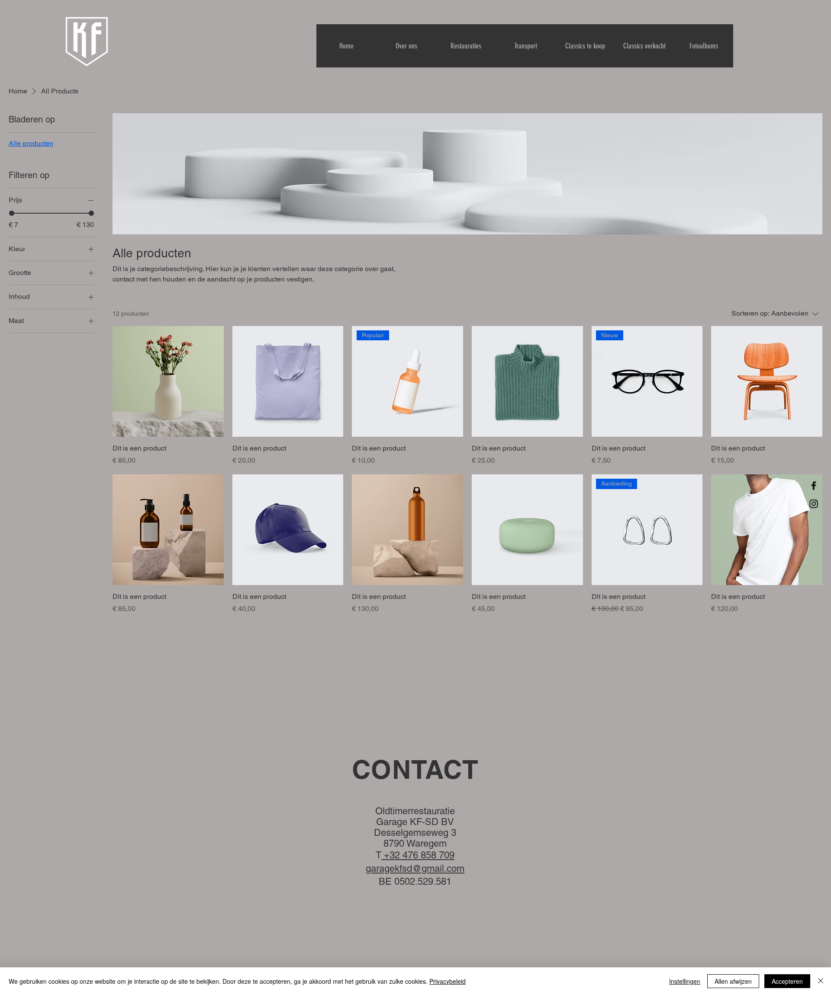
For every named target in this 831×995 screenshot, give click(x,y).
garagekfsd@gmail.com (415, 868)
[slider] (11, 213)
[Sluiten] (820, 981)
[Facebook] (813, 485)
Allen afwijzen (733, 981)
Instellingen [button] (684, 981)
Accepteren (787, 981)
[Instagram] (813, 503)
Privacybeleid (447, 981)
